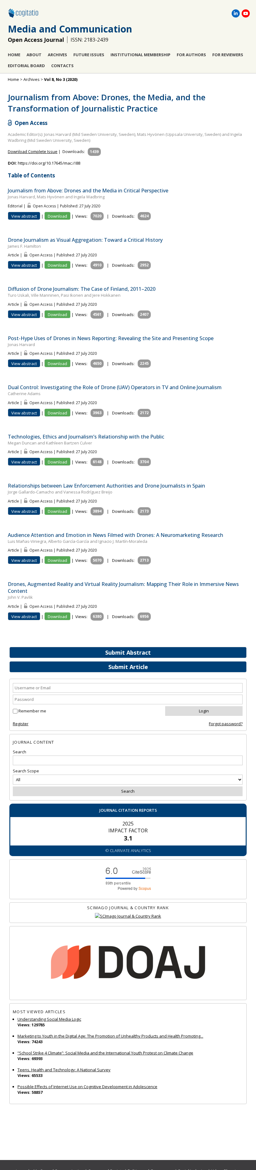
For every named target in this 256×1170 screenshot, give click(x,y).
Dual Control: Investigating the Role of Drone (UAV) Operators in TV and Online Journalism (115, 387)
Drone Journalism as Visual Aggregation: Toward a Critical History (85, 239)
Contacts (62, 65)
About (34, 54)
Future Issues (88, 54)
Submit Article (128, 667)
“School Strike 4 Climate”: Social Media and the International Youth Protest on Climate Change (105, 1053)
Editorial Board (26, 65)
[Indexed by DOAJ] (128, 963)
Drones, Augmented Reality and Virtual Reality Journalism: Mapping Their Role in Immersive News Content (123, 587)
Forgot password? (226, 723)
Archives (57, 54)
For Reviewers (227, 54)
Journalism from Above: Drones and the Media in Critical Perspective (88, 190)
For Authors (191, 54)
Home (14, 54)
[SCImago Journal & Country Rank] (128, 916)
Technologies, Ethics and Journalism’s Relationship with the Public (86, 436)
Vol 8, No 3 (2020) (60, 79)
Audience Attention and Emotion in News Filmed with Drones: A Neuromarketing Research (115, 535)
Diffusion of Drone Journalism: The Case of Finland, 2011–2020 (81, 288)
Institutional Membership (140, 54)
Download (57, 216)
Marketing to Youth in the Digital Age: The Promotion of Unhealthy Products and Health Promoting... (110, 1036)
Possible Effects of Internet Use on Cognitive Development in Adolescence (87, 1086)
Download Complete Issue (32, 151)
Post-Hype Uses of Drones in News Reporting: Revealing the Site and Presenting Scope (111, 338)
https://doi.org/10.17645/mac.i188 (49, 163)
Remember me (32, 711)
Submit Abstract (128, 652)
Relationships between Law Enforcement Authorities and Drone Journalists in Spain (106, 485)
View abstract (24, 216)
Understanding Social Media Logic (49, 1019)
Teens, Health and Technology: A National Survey (64, 1070)
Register (20, 723)
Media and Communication (70, 29)
